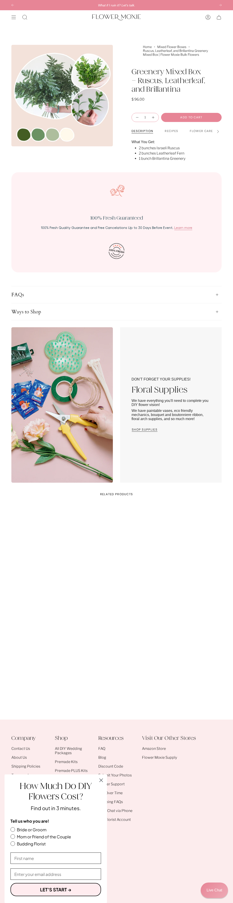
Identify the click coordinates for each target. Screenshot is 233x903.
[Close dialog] (101, 780)
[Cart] (219, 17)
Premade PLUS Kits (71, 771)
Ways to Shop (26, 311)
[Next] (220, 5)
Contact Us (20, 748)
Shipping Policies (25, 766)
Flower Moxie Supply (159, 757)
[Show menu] (13, 17)
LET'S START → (55, 889)
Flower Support (111, 784)
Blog (102, 757)
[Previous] (12, 5)
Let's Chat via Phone (115, 811)
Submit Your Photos (115, 775)
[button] (25, 17)
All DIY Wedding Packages (68, 750)
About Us (19, 757)
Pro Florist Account (114, 819)
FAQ (101, 748)
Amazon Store (154, 748)
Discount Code (110, 766)
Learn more (183, 228)
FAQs (17, 294)
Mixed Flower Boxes (171, 47)
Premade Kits (66, 762)
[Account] (208, 17)
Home (147, 47)
